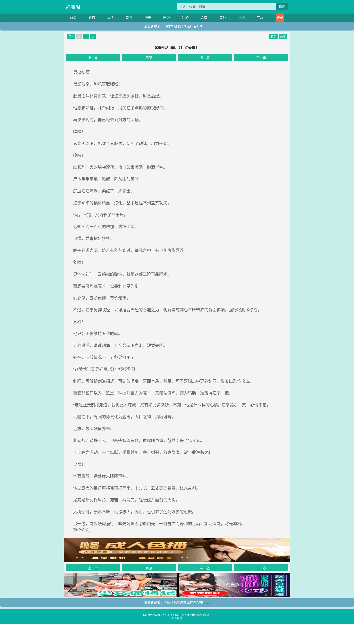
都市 (129, 17)
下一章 (261, 57)
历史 (148, 17)
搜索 (282, 6)
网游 (166, 17)
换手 (273, 36)
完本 (260, 17)
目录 (149, 57)
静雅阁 (73, 6)
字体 (71, 36)
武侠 (110, 17)
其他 (222, 17)
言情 (204, 17)
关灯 (282, 36)
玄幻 (91, 17)
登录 (280, 17)
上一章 (93, 57)
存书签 (205, 57)
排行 (241, 17)
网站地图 (177, 618)
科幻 (185, 17)
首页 (73, 17)
